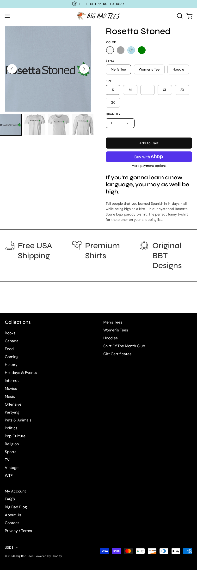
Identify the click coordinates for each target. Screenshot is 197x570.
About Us (13, 514)
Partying (12, 412)
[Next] (84, 69)
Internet (12, 380)
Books (10, 333)
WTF (9, 475)
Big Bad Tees (24, 556)
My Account (15, 491)
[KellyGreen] (142, 50)
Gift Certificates (117, 353)
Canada (11, 340)
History (11, 364)
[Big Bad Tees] (98, 16)
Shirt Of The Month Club (124, 345)
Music (10, 396)
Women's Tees (115, 330)
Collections (18, 322)
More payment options (149, 166)
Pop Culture (15, 435)
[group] (98, 4)
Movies (11, 388)
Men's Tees (112, 322)
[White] (110, 50)
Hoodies (110, 338)
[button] (179, 15)
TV (7, 459)
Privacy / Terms (18, 530)
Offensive (13, 404)
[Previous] (12, 69)
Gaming (11, 356)
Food (9, 348)
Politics (11, 428)
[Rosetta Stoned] (11, 125)
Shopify (57, 556)
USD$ (9, 547)
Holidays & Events (21, 372)
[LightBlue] (131, 50)
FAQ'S (10, 499)
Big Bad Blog (16, 507)
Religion (12, 443)
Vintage (11, 467)
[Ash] (120, 50)
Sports (10, 451)
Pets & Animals (18, 420)
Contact (12, 522)
